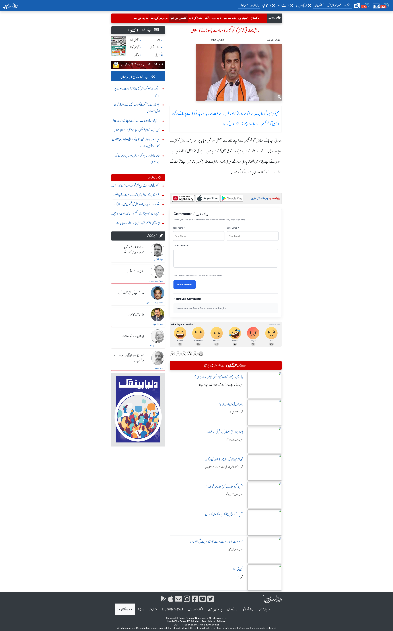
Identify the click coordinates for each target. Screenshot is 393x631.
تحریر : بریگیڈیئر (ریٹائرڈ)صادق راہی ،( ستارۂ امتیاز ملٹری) (221, 384)
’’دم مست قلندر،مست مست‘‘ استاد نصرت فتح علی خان (216, 542)
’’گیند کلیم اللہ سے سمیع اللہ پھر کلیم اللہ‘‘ (224, 487)
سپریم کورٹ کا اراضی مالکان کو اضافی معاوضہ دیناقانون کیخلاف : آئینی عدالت (136, 142)
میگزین (347, 5)
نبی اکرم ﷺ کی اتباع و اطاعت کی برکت (224, 459)
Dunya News (172, 609)
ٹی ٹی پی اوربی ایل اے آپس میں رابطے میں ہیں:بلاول (135, 120)
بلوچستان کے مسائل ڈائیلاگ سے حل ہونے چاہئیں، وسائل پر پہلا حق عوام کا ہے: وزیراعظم (136, 195)
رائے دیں (232, 609)
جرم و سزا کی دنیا (159, 18)
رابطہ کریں (264, 609)
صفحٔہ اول (244, 5)
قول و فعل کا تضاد (136, 315)
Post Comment (184, 284)
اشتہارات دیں (195, 609)
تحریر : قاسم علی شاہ (236, 412)
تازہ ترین (254, 5)
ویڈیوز (141, 609)
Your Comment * (181, 245)
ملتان (136, 55)
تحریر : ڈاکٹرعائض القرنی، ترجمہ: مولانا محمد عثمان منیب (223, 467)
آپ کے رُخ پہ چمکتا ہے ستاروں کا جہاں (224, 514)
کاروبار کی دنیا (141, 18)
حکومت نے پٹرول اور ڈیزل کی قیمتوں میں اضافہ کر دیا (136, 204)
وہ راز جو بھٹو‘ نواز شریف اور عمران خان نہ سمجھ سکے (131, 250)
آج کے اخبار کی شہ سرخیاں (135, 77)
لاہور (158, 40)
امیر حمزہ (159, 368)
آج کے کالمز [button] (283, 6)
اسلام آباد (155, 47)
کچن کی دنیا (238, 569)
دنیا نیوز (153, 609)
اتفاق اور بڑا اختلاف (135, 271)
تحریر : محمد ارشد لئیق (235, 549)
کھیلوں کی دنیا (177, 18)
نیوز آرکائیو (248, 609)
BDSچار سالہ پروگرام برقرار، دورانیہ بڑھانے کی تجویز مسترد (137, 158)
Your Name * (179, 228)
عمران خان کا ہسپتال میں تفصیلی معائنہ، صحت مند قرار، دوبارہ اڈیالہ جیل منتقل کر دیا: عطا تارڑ (136, 214)
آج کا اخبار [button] (266, 6)
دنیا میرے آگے (212, 18)
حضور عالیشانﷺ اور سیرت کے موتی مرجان (128, 358)
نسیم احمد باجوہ (156, 346)
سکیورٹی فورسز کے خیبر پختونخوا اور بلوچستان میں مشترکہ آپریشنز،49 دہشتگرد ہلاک (135, 186)
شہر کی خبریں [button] (301, 6)
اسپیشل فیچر (319, 5)
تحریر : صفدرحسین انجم (234, 494)
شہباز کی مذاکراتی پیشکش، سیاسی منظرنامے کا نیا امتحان (137, 130)
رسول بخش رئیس (156, 281)
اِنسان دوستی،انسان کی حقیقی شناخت (225, 432)
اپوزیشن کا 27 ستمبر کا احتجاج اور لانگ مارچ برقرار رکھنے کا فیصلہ (138, 223)
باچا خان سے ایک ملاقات (133, 336)
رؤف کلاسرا (158, 259)
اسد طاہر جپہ (158, 324)
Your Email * (233, 228)
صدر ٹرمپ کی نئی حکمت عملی (131, 293)
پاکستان (255, 18)
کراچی (158, 55)
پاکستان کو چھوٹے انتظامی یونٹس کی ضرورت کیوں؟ (218, 377)
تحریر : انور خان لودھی (234, 439)
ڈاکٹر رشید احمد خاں (154, 302)
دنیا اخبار (272, 18)
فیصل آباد (134, 40)
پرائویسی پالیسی (215, 609)
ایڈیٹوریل (243, 18)
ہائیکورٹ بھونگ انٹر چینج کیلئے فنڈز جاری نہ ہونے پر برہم (137, 91)
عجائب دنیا (230, 18)
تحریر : (240, 577)
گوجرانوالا (134, 47)
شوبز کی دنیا (195, 18)
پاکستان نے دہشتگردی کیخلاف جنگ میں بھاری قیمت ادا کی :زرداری (136, 108)
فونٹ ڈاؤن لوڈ (125, 609)
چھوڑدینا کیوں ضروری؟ (231, 404)
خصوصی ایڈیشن (334, 5)
